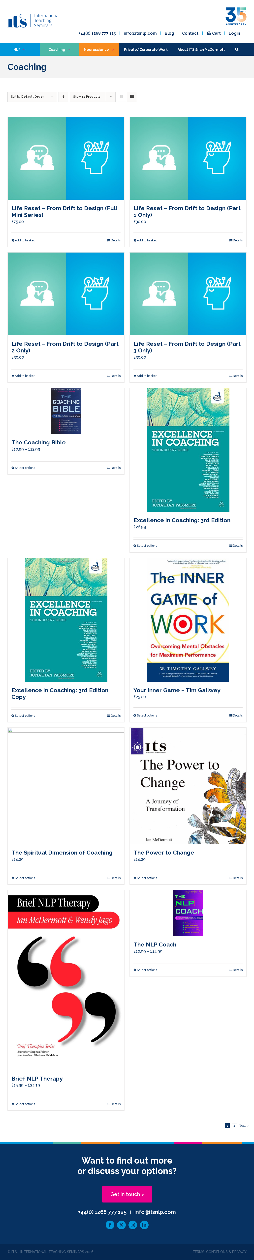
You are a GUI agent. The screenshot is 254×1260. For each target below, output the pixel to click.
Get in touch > (127, 1194)
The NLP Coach (154, 944)
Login (234, 33)
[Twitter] (121, 1225)
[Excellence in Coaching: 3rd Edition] (188, 450)
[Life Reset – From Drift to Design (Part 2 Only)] (66, 294)
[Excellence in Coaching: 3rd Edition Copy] (66, 620)
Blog (169, 33)
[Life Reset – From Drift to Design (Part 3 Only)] (188, 294)
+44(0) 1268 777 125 (97, 33)
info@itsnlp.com (140, 33)
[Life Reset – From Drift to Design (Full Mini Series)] (66, 158)
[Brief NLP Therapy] (66, 980)
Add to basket (25, 240)
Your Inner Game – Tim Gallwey (177, 690)
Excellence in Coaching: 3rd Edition (181, 520)
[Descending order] (63, 97)
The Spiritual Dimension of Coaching (62, 852)
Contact (190, 33)
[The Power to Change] (188, 786)
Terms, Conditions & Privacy (219, 1252)
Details (116, 240)
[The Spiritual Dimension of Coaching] (66, 786)
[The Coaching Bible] (66, 411)
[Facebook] (110, 1225)
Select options (25, 468)
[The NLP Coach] (188, 913)
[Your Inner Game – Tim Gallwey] (188, 620)
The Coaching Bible (38, 442)
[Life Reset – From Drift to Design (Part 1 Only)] (188, 158)
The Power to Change (163, 852)
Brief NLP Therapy (37, 1078)
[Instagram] (132, 1225)
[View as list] (132, 97)
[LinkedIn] (144, 1225)
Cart (216, 33)
